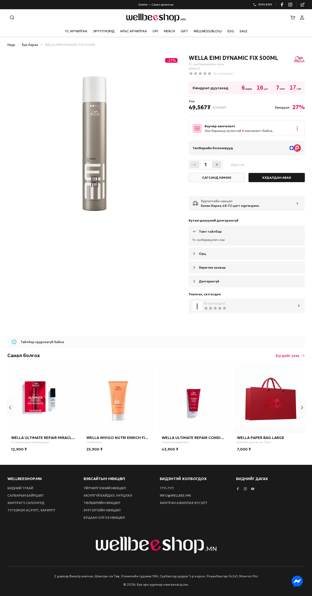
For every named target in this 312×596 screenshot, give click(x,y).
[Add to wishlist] (72, 367)
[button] (293, 17)
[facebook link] (282, 4)
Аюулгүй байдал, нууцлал (108, 495)
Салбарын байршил (25, 495)
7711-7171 (265, 4)
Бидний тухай (20, 488)
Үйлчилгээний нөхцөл (105, 488)
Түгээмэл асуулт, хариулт (31, 510)
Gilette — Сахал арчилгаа (155, 4)
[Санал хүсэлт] (302, 4)
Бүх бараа (30, 45)
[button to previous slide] (10, 407)
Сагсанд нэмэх (216, 177)
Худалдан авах (276, 177)
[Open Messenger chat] (297, 581)
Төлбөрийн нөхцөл (102, 503)
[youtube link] (252, 488)
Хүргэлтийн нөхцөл (102, 510)
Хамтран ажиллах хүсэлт (183, 503)
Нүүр (11, 45)
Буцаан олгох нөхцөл (104, 518)
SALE (243, 31)
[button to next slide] (302, 407)
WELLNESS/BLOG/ (208, 31)
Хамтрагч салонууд (25, 503)
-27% (171, 60)
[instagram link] (290, 4)
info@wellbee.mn (175, 495)
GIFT (184, 31)
